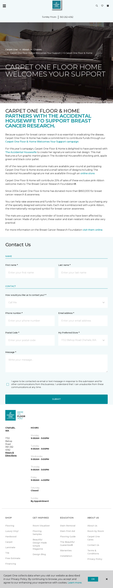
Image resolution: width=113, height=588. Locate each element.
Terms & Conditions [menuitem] (93, 552)
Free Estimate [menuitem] (12, 558)
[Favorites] (102, 6)
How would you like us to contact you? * (25, 295)
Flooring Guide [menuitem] (68, 536)
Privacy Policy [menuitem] (94, 559)
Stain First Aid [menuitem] (67, 531)
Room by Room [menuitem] (95, 531)
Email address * (66, 313)
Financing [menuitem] (10, 563)
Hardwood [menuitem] (10, 536)
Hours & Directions (11, 454)
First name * (11, 265)
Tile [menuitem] (7, 553)
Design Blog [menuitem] (39, 554)
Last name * (64, 265)
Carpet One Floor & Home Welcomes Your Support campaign (42, 141)
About (25, 49)
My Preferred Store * (68, 333)
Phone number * (14, 313)
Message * (10, 352)
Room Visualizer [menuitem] (41, 525)
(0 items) (108, 6)
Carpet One (11, 49)
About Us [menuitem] (92, 525)
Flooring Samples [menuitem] (37, 533)
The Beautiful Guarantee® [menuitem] (67, 543)
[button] (97, 6)
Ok (92, 579)
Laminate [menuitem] (10, 547)
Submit (56, 399)
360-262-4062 (66, 17)
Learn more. (75, 582)
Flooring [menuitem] (9, 525)
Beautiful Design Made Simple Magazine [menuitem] (40, 544)
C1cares (38, 49)
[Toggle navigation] (4, 6)
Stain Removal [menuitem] (67, 525)
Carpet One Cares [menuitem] (93, 538)
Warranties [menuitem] (66, 550)
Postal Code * (12, 333)
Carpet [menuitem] (9, 542)
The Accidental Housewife (20, 152)
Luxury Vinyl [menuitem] (11, 531)
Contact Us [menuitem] (93, 545)
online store (87, 173)
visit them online (92, 229)
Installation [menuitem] (66, 556)
